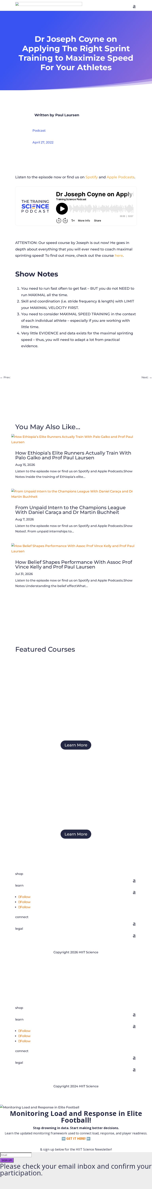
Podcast (39, 130)
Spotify (92, 177)
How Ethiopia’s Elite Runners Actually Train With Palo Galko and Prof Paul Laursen (73, 455)
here (119, 255)
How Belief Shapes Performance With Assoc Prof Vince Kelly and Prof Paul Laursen (73, 564)
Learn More (76, 745)
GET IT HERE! (76, 1138)
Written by (44, 115)
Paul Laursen (67, 115)
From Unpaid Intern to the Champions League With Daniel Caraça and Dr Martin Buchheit (70, 510)
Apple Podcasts (120, 177)
